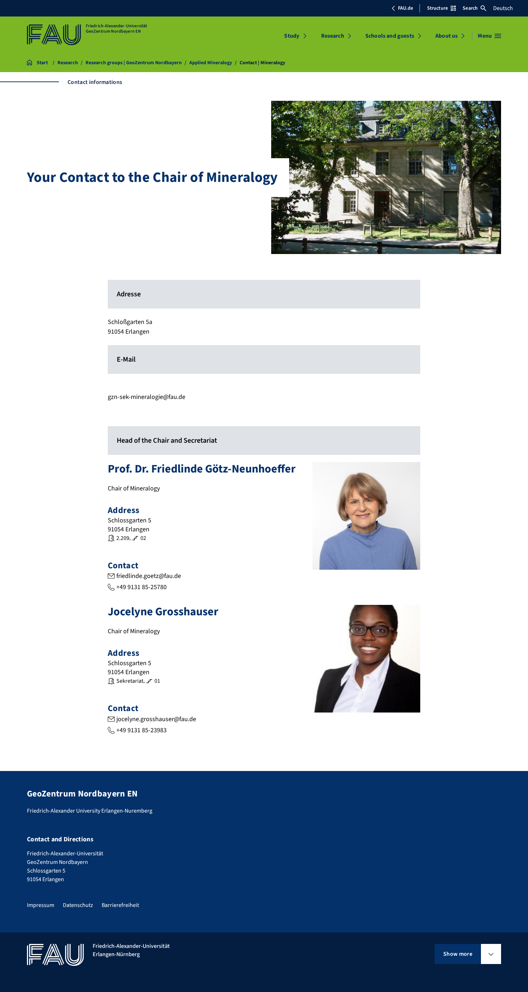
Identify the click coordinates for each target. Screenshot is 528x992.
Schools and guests (389, 36)
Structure (437, 8)
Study (291, 36)
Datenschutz (78, 905)
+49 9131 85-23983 (141, 730)
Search (470, 8)
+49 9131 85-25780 (141, 587)
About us (446, 36)
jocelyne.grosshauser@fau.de (156, 719)
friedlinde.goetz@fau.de (148, 576)
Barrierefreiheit (120, 905)
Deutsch (503, 8)
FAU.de (405, 8)
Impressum (40, 905)
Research (332, 36)
